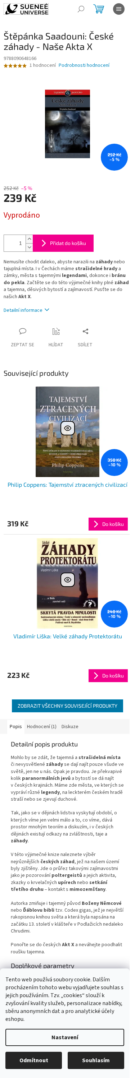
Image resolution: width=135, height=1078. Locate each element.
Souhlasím (96, 1060)
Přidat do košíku (68, 243)
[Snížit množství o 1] (29, 247)
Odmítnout (33, 1060)
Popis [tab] (16, 726)
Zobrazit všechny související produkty (67, 706)
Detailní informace (23, 310)
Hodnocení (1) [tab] (42, 726)
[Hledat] (81, 9)
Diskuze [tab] (70, 726)
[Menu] (119, 9)
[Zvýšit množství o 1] (29, 239)
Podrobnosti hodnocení (84, 65)
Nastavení (64, 1037)
